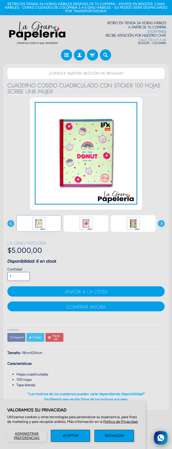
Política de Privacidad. (120, 421)
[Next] (161, 223)
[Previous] (10, 223)
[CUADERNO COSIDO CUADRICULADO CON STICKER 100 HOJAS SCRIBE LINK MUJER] (38, 223)
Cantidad (14, 269)
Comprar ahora (86, 306)
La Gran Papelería (26, 243)
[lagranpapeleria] (37, 32)
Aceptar (70, 436)
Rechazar (114, 436)
